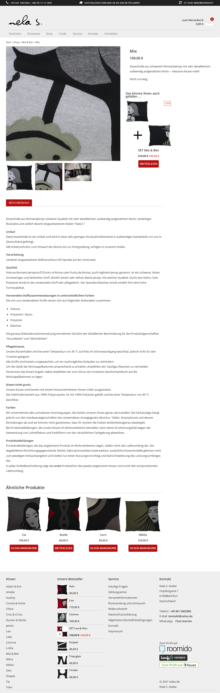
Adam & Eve (13, 586)
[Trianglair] (63, 660)
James (10, 626)
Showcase (33, 34)
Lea (8, 631)
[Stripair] (63, 646)
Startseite (15, 34)
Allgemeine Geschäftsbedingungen (130, 620)
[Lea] (63, 604)
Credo (63, 34)
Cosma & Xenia (15, 603)
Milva (9, 659)
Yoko (9, 687)
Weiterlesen (63, 548)
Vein (72, 586)
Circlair (73, 670)
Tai (8, 682)
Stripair (73, 642)
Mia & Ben (27, 42)
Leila (9, 637)
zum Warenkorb (192, 20)
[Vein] (63, 590)
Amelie (10, 592)
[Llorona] (63, 618)
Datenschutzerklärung (122, 614)
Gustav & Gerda (16, 620)
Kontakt (93, 34)
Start (8, 42)
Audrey (10, 598)
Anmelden (111, 34)
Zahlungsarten (117, 592)
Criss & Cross (14, 614)
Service (77, 34)
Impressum (115, 631)
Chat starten (183, 621)
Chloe (9, 609)
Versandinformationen (122, 598)
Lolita (9, 648)
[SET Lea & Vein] (63, 632)
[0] (209, 25)
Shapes (10, 676)
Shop (49, 34)
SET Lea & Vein (78, 628)
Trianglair (75, 656)
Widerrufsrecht (117, 609)
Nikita (10, 665)
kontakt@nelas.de (180, 616)
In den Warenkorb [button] (24, 548)
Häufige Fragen (118, 586)
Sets (8, 670)
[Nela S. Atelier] (58, 18)
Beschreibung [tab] (19, 203)
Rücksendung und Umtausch (126, 603)
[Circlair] (63, 673)
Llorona (11, 642)
